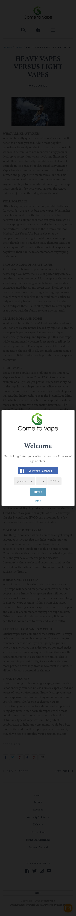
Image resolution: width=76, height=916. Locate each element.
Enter (38, 492)
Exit (38, 501)
